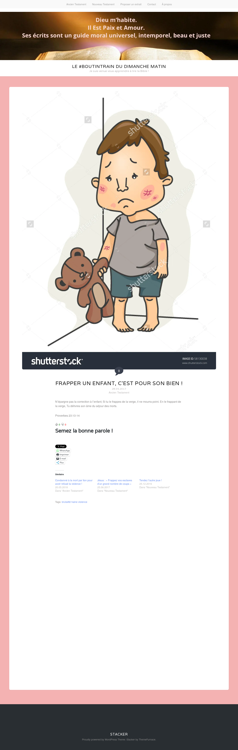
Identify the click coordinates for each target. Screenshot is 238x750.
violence (82, 502)
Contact (151, 4)
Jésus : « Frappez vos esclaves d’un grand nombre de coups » (114, 481)
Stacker (119, 734)
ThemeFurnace (147, 739)
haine (74, 502)
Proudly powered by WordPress (99, 739)
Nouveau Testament (103, 4)
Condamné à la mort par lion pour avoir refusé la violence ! (74, 481)
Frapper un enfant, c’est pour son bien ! (119, 383)
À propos (167, 4)
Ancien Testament (76, 4)
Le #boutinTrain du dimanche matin (119, 66)
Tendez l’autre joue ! (150, 480)
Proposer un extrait (130, 4)
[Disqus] (119, 552)
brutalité (66, 502)
